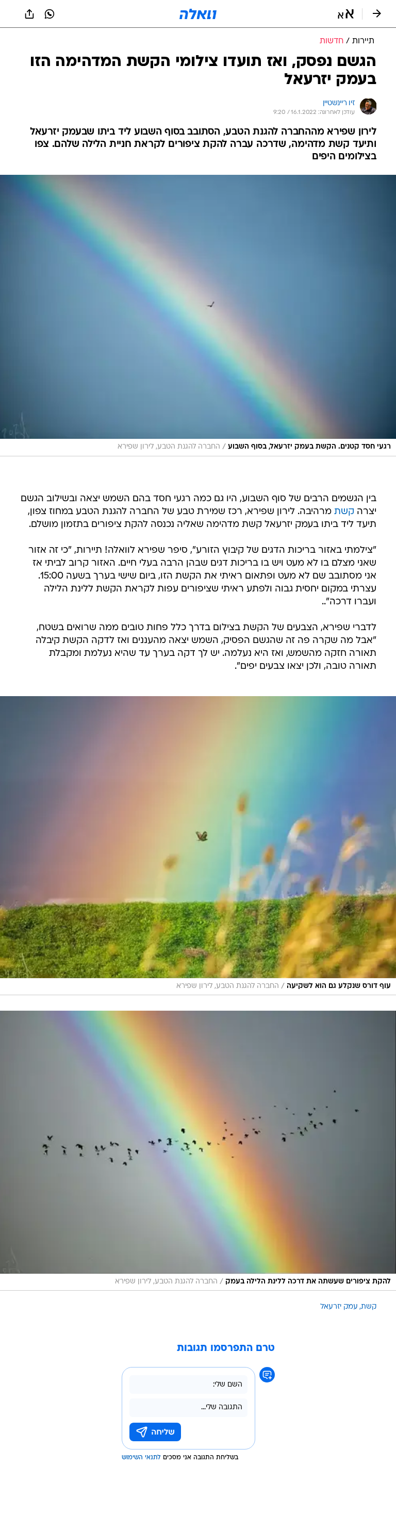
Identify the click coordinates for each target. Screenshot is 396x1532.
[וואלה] (198, 14)
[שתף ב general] (29, 14)
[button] (346, 14)
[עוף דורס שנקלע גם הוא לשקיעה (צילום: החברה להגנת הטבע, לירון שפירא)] (198, 846)
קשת (344, 512)
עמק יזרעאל (339, 1307)
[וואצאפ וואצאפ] (49, 14)
